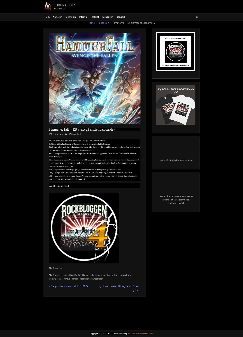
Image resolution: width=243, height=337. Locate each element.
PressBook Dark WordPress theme (140, 333)
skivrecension (96, 278)
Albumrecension (60, 275)
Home (91, 22)
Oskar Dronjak (55, 278)
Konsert (120, 16)
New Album (125, 275)
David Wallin (75, 275)
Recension (70, 16)
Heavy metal (100, 275)
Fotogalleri (107, 16)
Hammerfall (87, 275)
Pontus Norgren (71, 278)
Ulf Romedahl (74, 134)
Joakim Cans (113, 275)
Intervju (83, 16)
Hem (47, 16)
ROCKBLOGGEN (65, 5)
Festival (95, 16)
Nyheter (57, 16)
